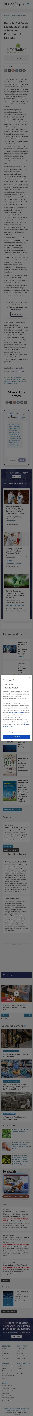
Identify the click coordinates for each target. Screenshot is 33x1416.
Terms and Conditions (17, 713)
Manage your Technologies (16, 732)
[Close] (30, 677)
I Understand (16, 736)
